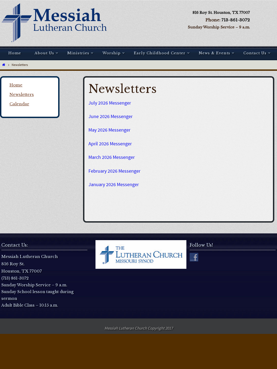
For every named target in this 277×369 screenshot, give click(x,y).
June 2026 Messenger (110, 116)
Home (15, 85)
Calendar (19, 103)
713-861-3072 (236, 19)
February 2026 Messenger (114, 171)
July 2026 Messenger (109, 103)
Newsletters (21, 94)
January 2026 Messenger (113, 184)
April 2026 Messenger (110, 143)
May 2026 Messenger (109, 130)
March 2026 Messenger (111, 157)
